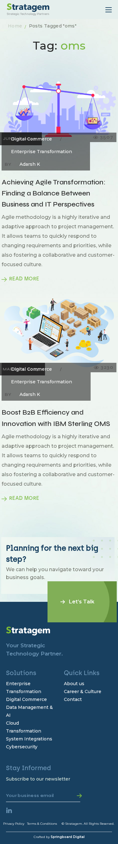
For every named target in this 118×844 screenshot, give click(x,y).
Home (15, 26)
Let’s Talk (81, 602)
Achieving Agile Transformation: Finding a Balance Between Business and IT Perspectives (53, 193)
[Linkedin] (12, 814)
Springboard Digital (68, 837)
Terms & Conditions (42, 824)
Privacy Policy (13, 824)
